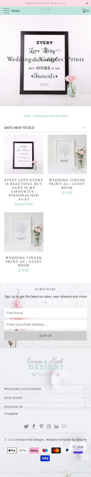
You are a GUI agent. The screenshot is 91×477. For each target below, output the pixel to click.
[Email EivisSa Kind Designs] (64, 427)
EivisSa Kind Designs (29, 440)
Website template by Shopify (66, 440)
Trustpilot (11, 414)
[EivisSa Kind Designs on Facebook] (34, 427)
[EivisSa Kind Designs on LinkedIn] (57, 427)
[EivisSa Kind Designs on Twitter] (26, 427)
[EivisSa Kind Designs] (45, 10)
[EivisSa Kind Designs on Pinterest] (41, 427)
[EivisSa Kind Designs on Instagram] (49, 427)
